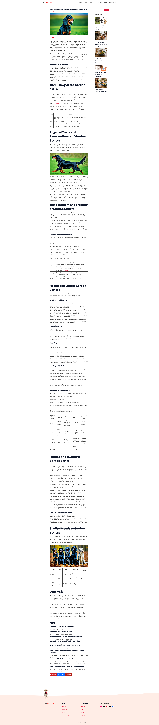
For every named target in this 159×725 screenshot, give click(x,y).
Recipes (83, 711)
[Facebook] (50, 37)
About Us (64, 706)
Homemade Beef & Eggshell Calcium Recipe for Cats (101, 44)
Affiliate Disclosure (66, 708)
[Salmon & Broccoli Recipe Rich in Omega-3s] (101, 83)
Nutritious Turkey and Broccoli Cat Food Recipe (100, 60)
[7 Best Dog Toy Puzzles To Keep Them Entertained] (101, 68)
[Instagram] (101, 706)
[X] (110, 706)
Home (63, 717)
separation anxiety (54, 394)
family (66, 270)
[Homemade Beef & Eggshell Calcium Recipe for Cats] (101, 36)
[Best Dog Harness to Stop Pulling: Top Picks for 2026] (101, 20)
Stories (82, 712)
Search (106, 9)
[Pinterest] (53, 37)
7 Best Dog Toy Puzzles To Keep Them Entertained (100, 74)
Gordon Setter (59, 103)
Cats (82, 708)
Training (83, 715)
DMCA (63, 712)
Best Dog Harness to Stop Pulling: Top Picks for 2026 (100, 27)
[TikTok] (104, 706)
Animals (83, 706)
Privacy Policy (65, 714)
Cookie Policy (65, 711)
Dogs (51, 11)
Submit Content (65, 715)
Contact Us (64, 709)
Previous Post (54, 681)
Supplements (84, 714)
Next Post (84, 681)
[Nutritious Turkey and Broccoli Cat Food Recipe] (101, 52)
